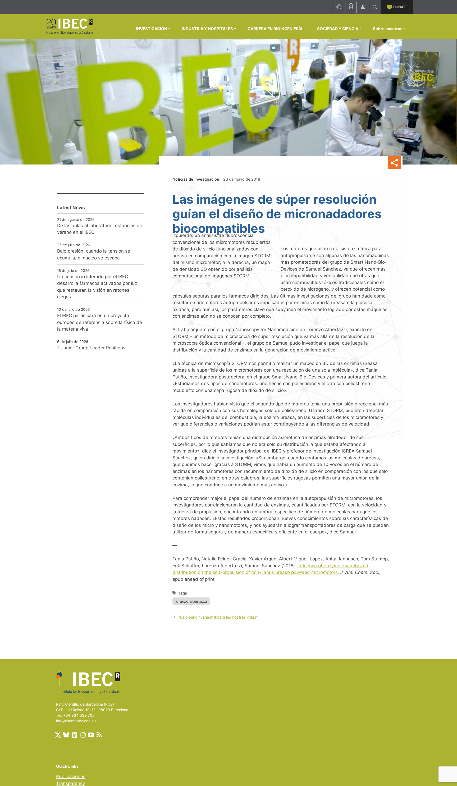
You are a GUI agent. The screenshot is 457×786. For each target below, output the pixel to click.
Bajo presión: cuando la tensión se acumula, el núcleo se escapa (93, 254)
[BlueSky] (66, 735)
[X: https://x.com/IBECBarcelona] (58, 735)
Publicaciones (70, 776)
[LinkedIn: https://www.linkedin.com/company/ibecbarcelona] (74, 735)
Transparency (70, 783)
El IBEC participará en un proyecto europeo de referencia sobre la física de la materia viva (99, 322)
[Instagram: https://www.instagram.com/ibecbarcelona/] (83, 735)
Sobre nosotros (387, 28)
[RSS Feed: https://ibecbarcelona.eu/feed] (99, 735)
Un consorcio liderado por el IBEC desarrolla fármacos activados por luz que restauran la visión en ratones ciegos (97, 287)
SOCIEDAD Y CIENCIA (337, 28)
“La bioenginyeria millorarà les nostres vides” (218, 617)
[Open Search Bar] (375, 7)
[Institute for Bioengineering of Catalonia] (69, 26)
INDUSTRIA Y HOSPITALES (207, 28)
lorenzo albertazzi (191, 601)
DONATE (400, 7)
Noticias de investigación (195, 179)
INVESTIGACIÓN (151, 28)
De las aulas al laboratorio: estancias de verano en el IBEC (99, 229)
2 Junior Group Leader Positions (91, 347)
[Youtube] (91, 735)
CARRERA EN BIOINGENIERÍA (275, 28)
